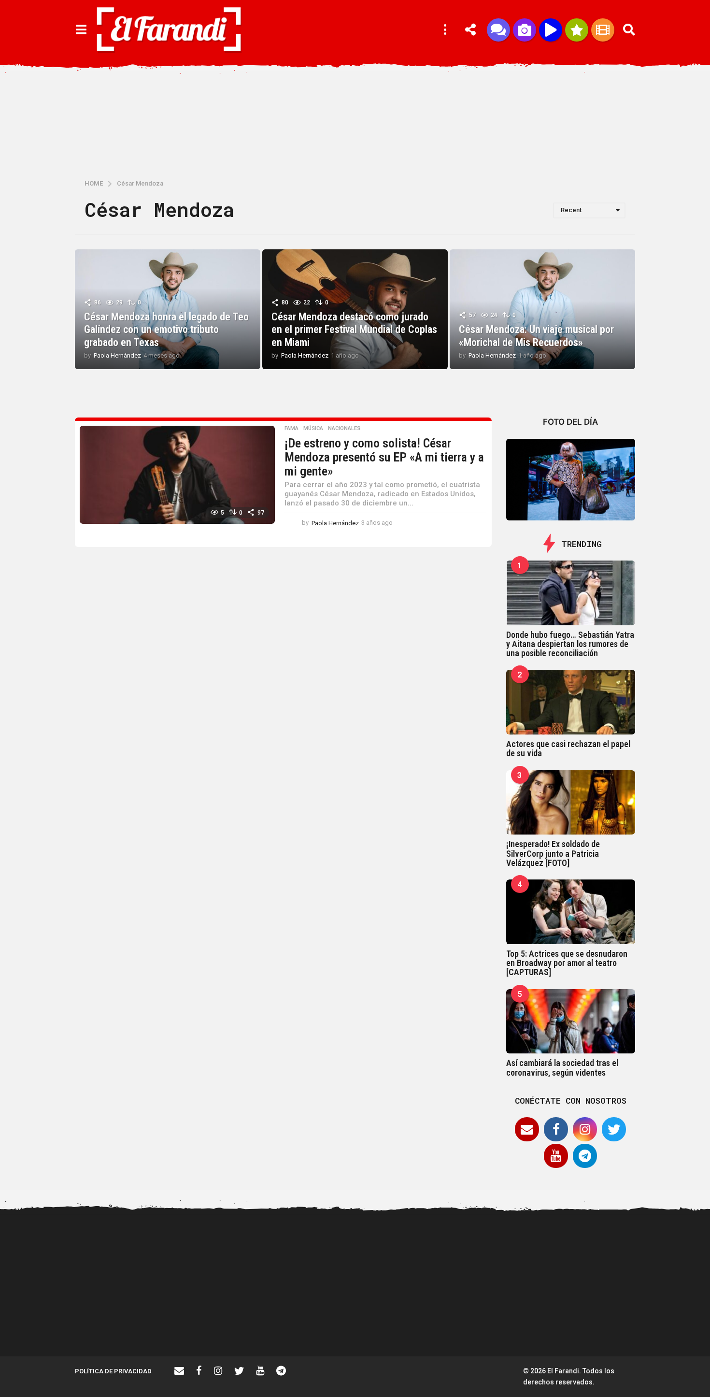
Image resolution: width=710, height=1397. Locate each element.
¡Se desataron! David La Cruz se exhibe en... (606, 1250)
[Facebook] (556, 1129)
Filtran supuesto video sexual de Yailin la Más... (413, 1321)
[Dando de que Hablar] (498, 30)
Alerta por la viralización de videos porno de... (123, 1321)
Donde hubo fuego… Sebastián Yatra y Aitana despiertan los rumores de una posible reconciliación (570, 644)
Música (313, 429)
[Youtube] (556, 1156)
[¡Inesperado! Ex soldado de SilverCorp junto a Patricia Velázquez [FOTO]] (571, 802)
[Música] (550, 30)
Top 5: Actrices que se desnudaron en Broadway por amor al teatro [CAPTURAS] (566, 963)
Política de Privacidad (113, 1371)
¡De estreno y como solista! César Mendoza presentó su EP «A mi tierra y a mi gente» (384, 457)
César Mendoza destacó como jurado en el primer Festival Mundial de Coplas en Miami (354, 329)
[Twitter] (614, 1129)
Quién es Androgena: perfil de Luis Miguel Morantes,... (316, 1321)
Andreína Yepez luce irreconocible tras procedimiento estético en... (219, 1325)
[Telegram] (585, 1156)
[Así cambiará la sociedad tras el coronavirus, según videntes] (571, 1021)
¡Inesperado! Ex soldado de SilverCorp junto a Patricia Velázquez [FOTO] (553, 853)
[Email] (527, 1129)
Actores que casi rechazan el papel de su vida (568, 748)
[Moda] (576, 30)
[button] (81, 30)
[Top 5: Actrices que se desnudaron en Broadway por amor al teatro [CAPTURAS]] (571, 911)
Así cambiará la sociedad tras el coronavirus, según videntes (562, 1067)
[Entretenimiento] (602, 30)
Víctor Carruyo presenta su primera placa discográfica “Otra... (509, 1325)
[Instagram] (585, 1129)
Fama (291, 429)
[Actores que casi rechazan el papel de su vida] (571, 702)
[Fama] (524, 30)
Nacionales (344, 429)
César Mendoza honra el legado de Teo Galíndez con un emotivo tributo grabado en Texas (166, 329)
